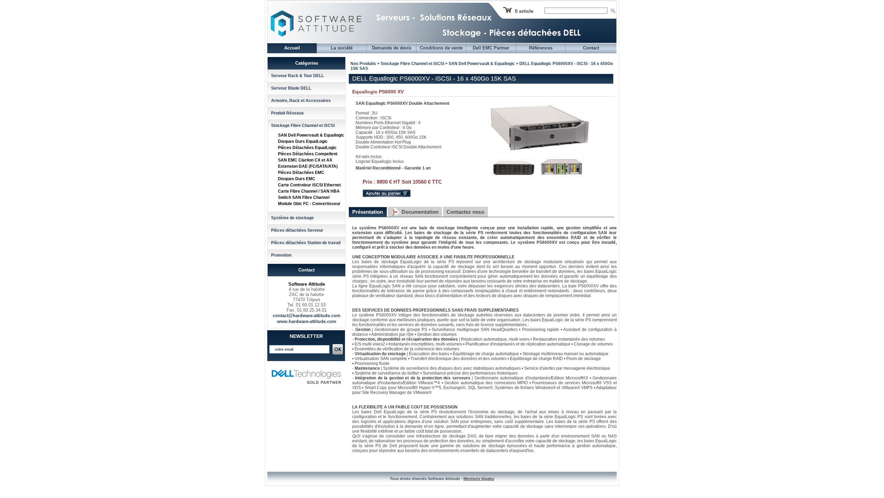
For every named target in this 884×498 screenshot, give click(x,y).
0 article (524, 11)
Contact (591, 47)
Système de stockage (292, 217)
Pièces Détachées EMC (301, 172)
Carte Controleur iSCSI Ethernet (309, 185)
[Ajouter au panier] (387, 195)
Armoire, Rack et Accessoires (301, 100)
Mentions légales (478, 479)
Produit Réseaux (287, 113)
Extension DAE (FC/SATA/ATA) (308, 166)
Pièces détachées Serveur (297, 230)
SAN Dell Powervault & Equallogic (311, 135)
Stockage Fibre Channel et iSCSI (303, 125)
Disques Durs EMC (296, 178)
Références (540, 47)
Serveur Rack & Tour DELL (297, 75)
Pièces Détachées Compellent (307, 153)
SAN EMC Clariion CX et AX (305, 160)
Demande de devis (391, 47)
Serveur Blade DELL (291, 88)
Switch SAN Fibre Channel (303, 197)
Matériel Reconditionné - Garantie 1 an (393, 168)
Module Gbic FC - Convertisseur (309, 203)
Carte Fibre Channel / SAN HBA (309, 191)
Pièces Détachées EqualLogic (307, 147)
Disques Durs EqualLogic (303, 141)
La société (342, 47)
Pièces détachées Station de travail (305, 242)
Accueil (292, 47)
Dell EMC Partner (491, 47)
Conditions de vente (441, 47)
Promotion (281, 255)
